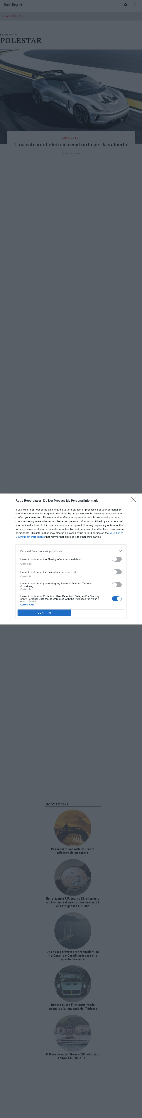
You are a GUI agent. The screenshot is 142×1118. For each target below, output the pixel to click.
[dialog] (71, 559)
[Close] (134, 500)
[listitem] (71, 551)
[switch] (117, 559)
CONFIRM (44, 612)
